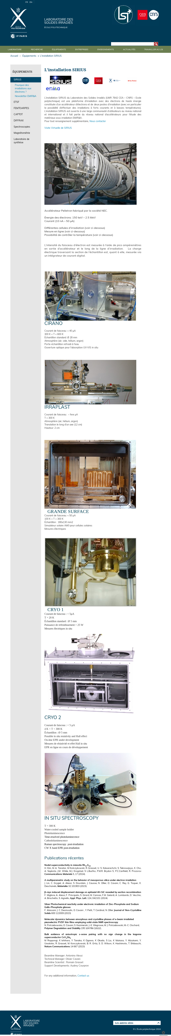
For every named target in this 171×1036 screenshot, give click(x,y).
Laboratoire (15, 50)
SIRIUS (17, 80)
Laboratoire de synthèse (21, 141)
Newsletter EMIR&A (25, 96)
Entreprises (81, 50)
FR (26, 2)
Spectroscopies (22, 127)
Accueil (14, 56)
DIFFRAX (19, 121)
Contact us (83, 976)
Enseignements (105, 50)
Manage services (163, 1032)
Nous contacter (98, 121)
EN (31, 2)
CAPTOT (18, 114)
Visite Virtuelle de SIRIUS (58, 128)
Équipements (59, 50)
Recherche (37, 50)
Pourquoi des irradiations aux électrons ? (23, 88)
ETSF (16, 102)
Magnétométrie (22, 133)
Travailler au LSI (153, 50)
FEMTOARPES (21, 108)
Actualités (129, 50)
